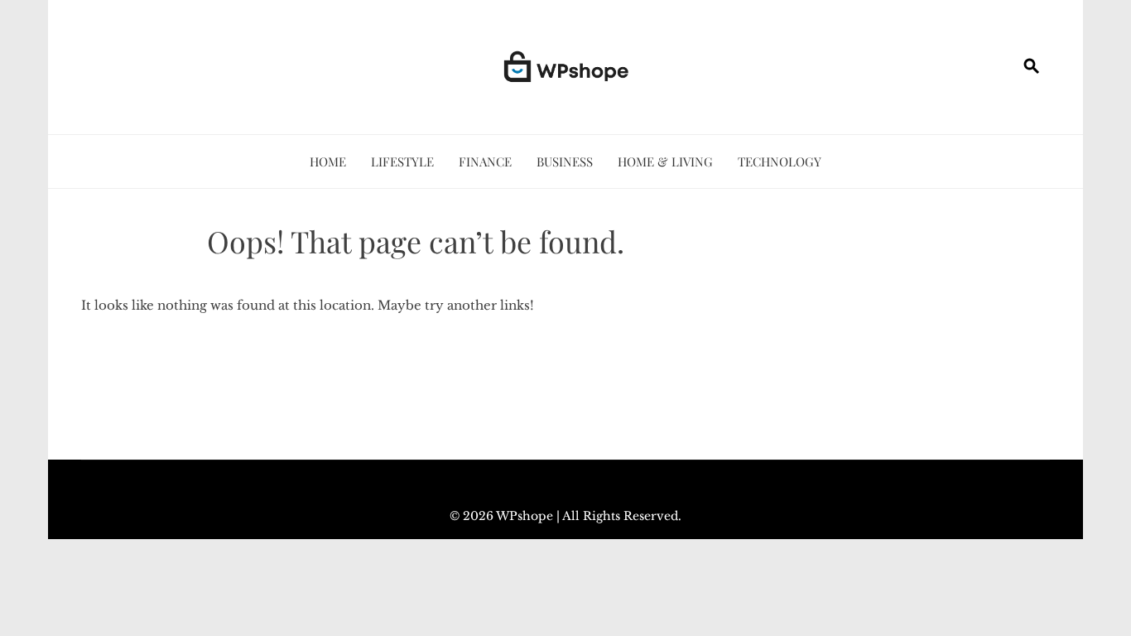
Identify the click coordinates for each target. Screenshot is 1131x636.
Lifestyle (402, 161)
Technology (779, 161)
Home (328, 161)
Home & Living (665, 161)
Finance (485, 161)
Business (565, 161)
